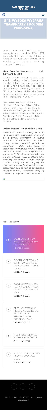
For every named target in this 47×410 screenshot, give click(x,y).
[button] (43, 14)
